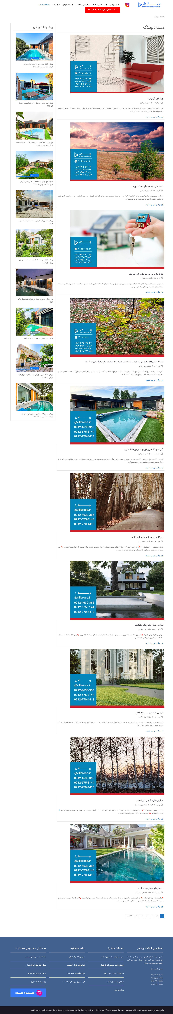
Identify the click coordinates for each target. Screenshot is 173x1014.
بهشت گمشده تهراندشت (76, 973)
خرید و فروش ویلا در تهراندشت (112, 956)
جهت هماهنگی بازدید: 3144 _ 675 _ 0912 (103, 9)
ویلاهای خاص (119, 990)
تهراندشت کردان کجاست (76, 965)
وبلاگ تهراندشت (43, 4)
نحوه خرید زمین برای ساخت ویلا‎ (148, 186)
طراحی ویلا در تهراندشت (115, 981)
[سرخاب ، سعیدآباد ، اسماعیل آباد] (117, 502)
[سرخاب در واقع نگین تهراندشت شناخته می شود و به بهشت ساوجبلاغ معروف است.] (117, 327)
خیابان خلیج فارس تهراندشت (149, 801)
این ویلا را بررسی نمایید (154, 116)
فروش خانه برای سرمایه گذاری (149, 713)
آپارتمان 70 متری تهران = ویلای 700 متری (144, 450)
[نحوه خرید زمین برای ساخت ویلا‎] (117, 151)
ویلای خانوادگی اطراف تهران (36, 965)
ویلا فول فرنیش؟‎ (155, 99)
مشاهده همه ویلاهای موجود (35, 956)
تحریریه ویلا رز (145, 103)
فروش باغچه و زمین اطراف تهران (112, 965)
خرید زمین (56, 4)
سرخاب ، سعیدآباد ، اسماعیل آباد (147, 537)
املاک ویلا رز (114, 4)
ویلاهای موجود (67, 4)
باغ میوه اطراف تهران (38, 981)
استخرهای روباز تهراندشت (150, 888)
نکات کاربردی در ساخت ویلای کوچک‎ (146, 274)
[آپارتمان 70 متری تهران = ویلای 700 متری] (117, 415)
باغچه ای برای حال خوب (37, 973)
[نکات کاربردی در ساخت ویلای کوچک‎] (117, 239)
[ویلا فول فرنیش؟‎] (117, 64)
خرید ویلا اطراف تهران (77, 956)
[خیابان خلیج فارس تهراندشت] (117, 766)
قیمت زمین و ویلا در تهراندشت (74, 981)
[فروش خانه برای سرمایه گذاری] (117, 678)
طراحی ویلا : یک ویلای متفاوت (149, 625)
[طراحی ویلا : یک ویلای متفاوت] (117, 590)
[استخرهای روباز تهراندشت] (117, 853)
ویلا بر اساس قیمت (100, 4)
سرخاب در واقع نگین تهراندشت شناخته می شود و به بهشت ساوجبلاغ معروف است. (124, 362)
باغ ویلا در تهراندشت (83, 4)
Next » (129, 916)
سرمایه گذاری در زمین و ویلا (114, 973)
